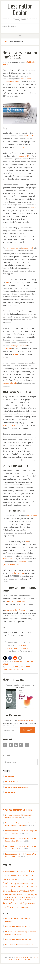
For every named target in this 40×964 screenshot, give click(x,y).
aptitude (16, 871)
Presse (11, 897)
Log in (30, 960)
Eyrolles (30, 883)
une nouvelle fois (10, 383)
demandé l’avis (9, 425)
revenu (15, 354)
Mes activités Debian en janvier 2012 (20, 54)
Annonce (11, 871)
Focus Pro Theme (22, 957)
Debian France (10, 879)
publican (33, 897)
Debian (15, 667)
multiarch (18, 669)
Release (17, 900)
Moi (10, 669)
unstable (18, 907)
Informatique (31, 886)
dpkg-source (22, 883)
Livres (22, 890)
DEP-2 (27, 422)
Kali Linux (7, 891)
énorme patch (27, 248)
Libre (5, 669)
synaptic (27, 904)
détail (7, 282)
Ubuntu (11, 907)
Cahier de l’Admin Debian (15, 601)
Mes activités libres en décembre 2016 (19, 939)
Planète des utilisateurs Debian (16, 787)
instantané (7, 348)
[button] (5, 658)
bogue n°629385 (25, 156)
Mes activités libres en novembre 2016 (19, 945)
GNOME (10, 886)
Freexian (5, 886)
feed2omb (23, 561)
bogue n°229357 (23, 147)
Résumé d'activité (13, 903)
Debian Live (22, 880)
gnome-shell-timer (11, 564)
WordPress (7, 559)
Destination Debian (20, 9)
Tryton (5, 907)
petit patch (28, 136)
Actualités (17, 661)
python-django (17, 573)
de (19, 345)
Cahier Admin (27, 870)
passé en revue (11, 248)
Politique (6, 897)
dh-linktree (32, 516)
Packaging (32, 894)
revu (32, 208)
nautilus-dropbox (14, 894)
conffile (5, 876)
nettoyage (23, 894)
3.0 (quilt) (6, 871)
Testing (32, 904)
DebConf (21, 876)
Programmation (22, 897)
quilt (27, 541)
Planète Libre (10, 792)
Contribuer (13, 875)
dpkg (28, 667)
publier (24, 345)
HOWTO (22, 886)
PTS (28, 897)
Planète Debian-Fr (12, 782)
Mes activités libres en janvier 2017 (18, 926)
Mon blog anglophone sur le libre (18, 809)
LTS (27, 890)
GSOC (15, 886)
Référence (28, 900)
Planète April (10, 777)
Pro (14, 897)
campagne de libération (15, 610)
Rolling (22, 900)
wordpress (24, 907)
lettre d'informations (25, 721)
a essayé (14, 345)
